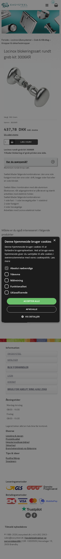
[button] (30, 316)
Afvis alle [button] (31, 309)
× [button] (54, 240)
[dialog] (31, 279)
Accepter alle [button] (32, 301)
